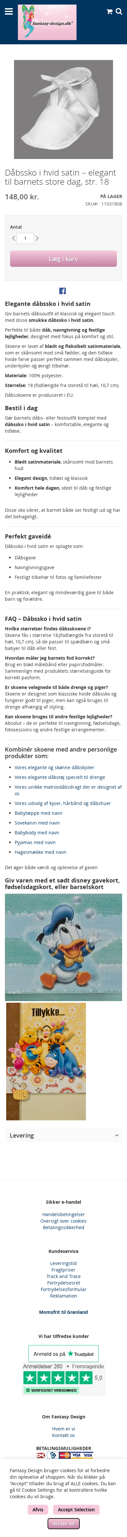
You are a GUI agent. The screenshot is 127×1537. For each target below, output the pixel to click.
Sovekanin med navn (37, 823)
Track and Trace (64, 1276)
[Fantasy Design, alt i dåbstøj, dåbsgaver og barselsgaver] (47, 22)
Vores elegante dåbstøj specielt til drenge (60, 777)
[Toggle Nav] (9, 11)
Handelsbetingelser (63, 1214)
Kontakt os (63, 1435)
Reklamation (63, 1296)
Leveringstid (63, 1263)
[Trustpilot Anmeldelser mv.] (63, 1379)
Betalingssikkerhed (63, 1227)
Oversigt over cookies (63, 1221)
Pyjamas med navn (35, 842)
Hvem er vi (63, 1429)
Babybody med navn (37, 832)
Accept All (64, 1523)
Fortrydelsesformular (64, 1289)
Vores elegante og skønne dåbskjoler (54, 767)
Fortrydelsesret (63, 1283)
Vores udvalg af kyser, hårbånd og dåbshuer (63, 803)
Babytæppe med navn (39, 813)
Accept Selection (76, 1509)
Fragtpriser (63, 1270)
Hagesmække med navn (40, 852)
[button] (63, 1135)
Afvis (38, 1509)
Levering (22, 1135)
